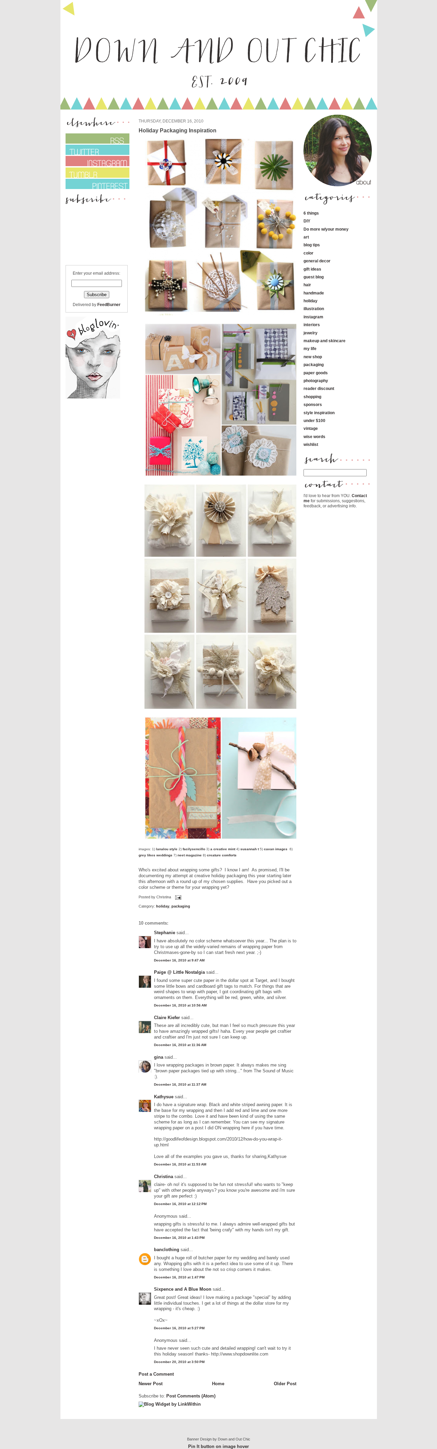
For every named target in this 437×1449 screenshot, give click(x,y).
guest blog (314, 277)
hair (307, 284)
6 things (311, 213)
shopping (312, 396)
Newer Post (151, 1383)
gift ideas (312, 269)
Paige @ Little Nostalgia (179, 972)
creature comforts (222, 855)
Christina (163, 1176)
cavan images (275, 849)
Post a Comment (156, 1374)
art (306, 237)
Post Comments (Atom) (190, 1396)
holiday (162, 906)
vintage (311, 428)
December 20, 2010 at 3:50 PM (179, 1362)
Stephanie (164, 932)
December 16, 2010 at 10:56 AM (180, 1005)
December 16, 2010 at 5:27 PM (179, 1328)
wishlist (311, 444)
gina (158, 1057)
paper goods (316, 373)
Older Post (285, 1383)
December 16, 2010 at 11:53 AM (180, 1164)
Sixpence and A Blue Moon (182, 1289)
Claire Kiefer (167, 1017)
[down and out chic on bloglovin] (93, 397)
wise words (314, 436)
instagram (313, 317)
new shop (313, 356)
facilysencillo (194, 849)
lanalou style (167, 849)
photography (316, 380)
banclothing (166, 1249)
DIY (307, 221)
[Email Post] (177, 897)
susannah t (249, 849)
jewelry (311, 333)
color (308, 253)
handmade (314, 293)
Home (218, 1383)
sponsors (313, 404)
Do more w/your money (326, 229)
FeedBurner (109, 304)
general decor (317, 261)
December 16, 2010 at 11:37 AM (180, 1084)
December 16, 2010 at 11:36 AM (180, 1045)
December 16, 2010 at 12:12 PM (180, 1204)
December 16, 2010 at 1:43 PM (179, 1238)
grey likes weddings (155, 855)
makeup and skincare (325, 340)
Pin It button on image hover (218, 1446)
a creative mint (222, 849)
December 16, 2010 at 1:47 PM (179, 1277)
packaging (180, 906)
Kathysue (163, 1096)
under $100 (314, 420)
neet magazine (190, 855)
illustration (314, 308)
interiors (312, 324)
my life (310, 348)
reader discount (319, 388)
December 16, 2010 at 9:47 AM (179, 960)
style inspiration (319, 412)
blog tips (312, 245)
